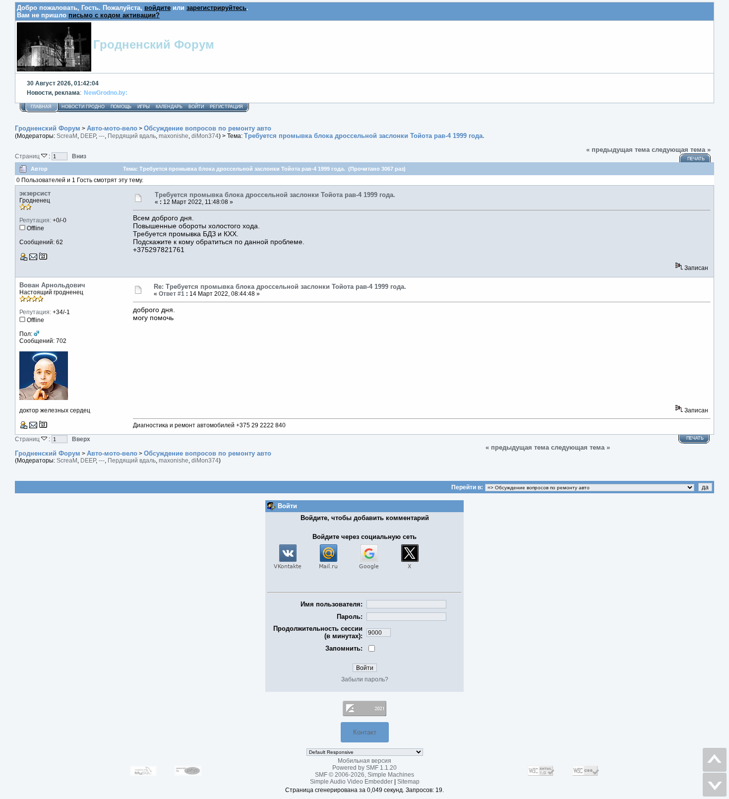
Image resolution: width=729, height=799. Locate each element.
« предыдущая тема (618, 149)
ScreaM (67, 136)
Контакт (364, 732)
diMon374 (205, 136)
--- (102, 136)
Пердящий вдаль (132, 136)
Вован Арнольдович (52, 285)
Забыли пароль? (364, 679)
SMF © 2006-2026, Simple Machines (364, 774)
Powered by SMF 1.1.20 (364, 767)
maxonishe (173, 136)
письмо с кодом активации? (114, 15)
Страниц (28, 156)
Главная (41, 106)
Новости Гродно (83, 106)
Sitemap (408, 781)
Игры (143, 106)
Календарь (169, 106)
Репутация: (35, 220)
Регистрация (226, 106)
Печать (696, 158)
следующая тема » (681, 149)
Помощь (121, 106)
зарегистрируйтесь (216, 7)
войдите (157, 7)
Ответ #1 (171, 293)
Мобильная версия (364, 760)
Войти (196, 106)
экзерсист (35, 193)
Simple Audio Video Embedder (351, 781)
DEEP (88, 136)
